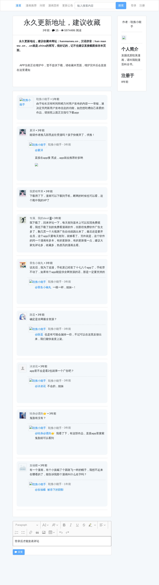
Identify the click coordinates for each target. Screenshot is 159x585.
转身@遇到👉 (39, 413)
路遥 (33, 314)
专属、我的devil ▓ (41, 218)
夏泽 (33, 130)
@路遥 (39, 334)
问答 (42, 5)
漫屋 (18, 5)
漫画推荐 (31, 5)
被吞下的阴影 (55, 489)
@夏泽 (39, 150)
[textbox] (62, 541)
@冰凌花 (40, 386)
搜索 (121, 5)
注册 (142, 5)
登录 (133, 5)
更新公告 (67, 5)
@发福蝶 (40, 489)
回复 (20, 552)
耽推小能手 (43, 99)
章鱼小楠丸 (37, 263)
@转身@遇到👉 (45, 433)
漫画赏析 (53, 5)
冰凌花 (34, 366)
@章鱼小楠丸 (43, 287)
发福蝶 (34, 465)
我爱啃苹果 (37, 191)
